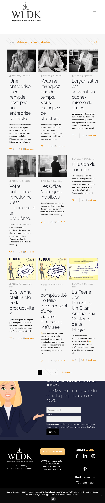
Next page (66, 372)
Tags (35, 42)
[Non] (101, 495)
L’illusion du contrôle (84, 166)
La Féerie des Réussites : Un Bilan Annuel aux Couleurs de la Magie (83, 310)
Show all (94, 42)
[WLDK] (26, 12)
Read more (29, 149)
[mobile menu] (95, 12)
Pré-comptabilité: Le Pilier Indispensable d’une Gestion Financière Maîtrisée (55, 308)
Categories (22, 42)
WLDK (14, 76)
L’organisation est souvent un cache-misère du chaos (86, 94)
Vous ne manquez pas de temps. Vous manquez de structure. (50, 99)
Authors (46, 42)
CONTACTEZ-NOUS (52, 451)
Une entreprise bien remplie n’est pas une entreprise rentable (20, 99)
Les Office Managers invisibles (51, 191)
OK (53, 499)
